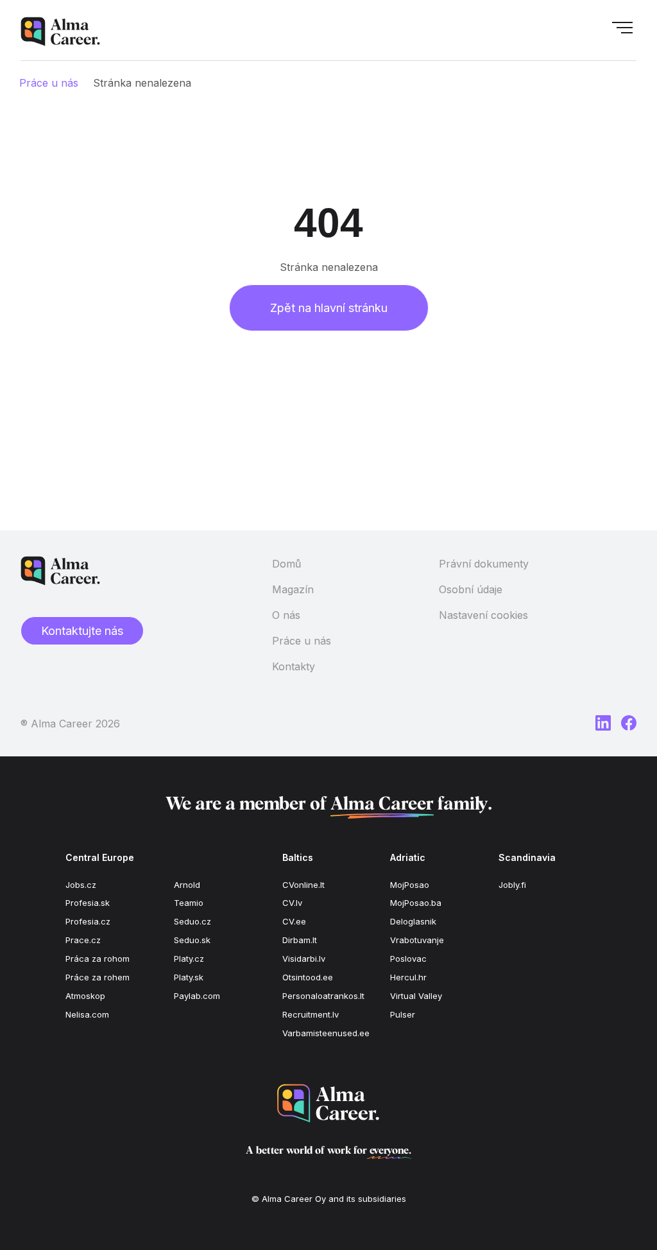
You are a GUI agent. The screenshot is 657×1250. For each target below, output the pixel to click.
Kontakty (293, 666)
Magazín (293, 589)
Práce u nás (48, 82)
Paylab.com (197, 996)
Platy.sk (188, 977)
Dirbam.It (299, 940)
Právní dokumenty (484, 563)
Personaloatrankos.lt (323, 996)
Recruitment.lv (310, 1014)
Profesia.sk (87, 903)
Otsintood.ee (307, 977)
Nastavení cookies (483, 615)
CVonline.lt (303, 885)
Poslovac (408, 958)
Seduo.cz (192, 921)
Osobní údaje (470, 589)
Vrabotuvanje (417, 940)
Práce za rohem (97, 977)
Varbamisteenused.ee (326, 1033)
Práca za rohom (97, 958)
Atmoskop (85, 996)
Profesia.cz (87, 921)
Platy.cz (189, 958)
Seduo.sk (192, 940)
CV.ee (294, 921)
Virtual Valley (416, 996)
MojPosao (409, 885)
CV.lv (292, 903)
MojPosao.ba (415, 903)
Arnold (187, 885)
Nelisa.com (87, 1014)
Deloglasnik (413, 921)
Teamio (188, 903)
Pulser (402, 1014)
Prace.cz (83, 940)
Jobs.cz (80, 885)
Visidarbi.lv (303, 958)
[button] (622, 31)
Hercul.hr (408, 977)
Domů (286, 563)
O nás (286, 615)
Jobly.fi (512, 885)
